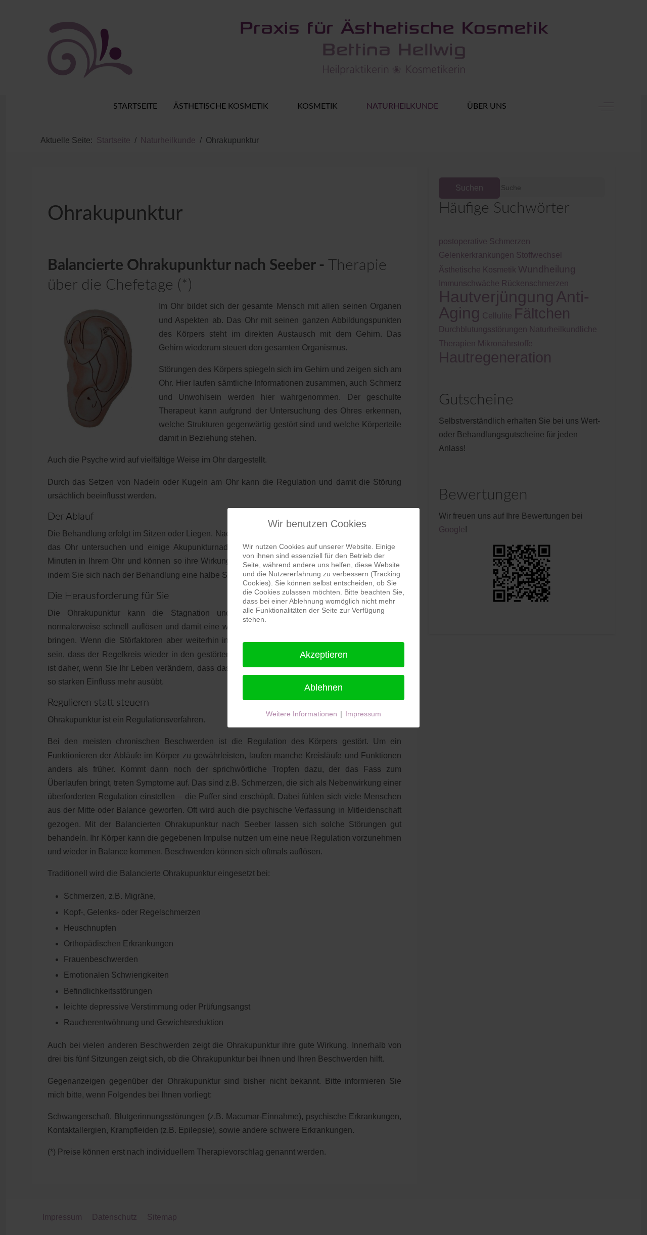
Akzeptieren (324, 655)
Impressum (363, 714)
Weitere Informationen (301, 714)
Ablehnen (323, 687)
